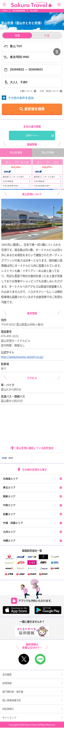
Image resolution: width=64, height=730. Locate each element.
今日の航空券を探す (11, 185)
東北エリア (9, 487)
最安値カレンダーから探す (13, 176)
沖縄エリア (9, 540)
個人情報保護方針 (11, 700)
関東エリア (9, 496)
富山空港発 (16, 152)
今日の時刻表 (8, 181)
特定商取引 (8, 709)
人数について (26, 91)
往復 (17, 35)
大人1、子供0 (18, 82)
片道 (46, 35)
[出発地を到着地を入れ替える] (56, 51)
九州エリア (9, 531)
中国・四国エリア (13, 522)
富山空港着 (48, 152)
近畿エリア (9, 514)
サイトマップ (9, 717)
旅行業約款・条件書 (12, 691)
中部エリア (9, 505)
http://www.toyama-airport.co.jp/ (22, 357)
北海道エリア (10, 478)
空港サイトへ (32, 135)
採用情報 (7, 683)
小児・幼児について (49, 91)
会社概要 (7, 674)
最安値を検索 (34, 108)
